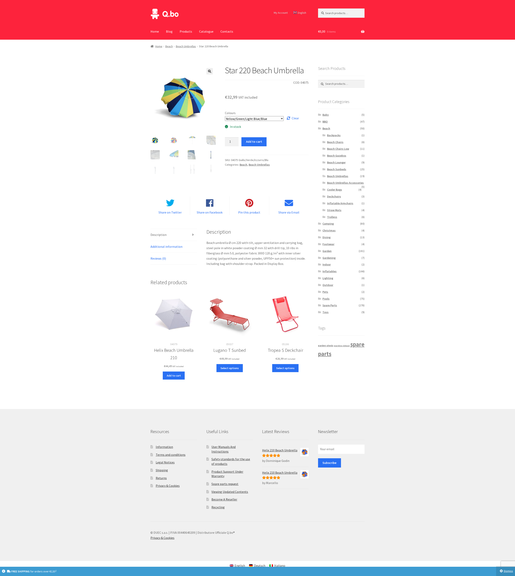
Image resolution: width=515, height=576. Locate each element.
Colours (230, 113)
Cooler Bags (334, 189)
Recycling (218, 507)
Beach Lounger (336, 162)
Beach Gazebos (336, 155)
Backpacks (334, 135)
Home (154, 31)
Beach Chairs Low (338, 149)
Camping (328, 223)
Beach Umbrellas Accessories (345, 183)
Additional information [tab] (166, 247)
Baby (325, 115)
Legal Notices (165, 462)
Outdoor (327, 285)
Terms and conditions (170, 455)
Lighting (327, 278)
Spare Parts (329, 305)
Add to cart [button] (174, 375)
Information (164, 447)
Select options (229, 368)
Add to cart (254, 141)
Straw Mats (334, 210)
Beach (169, 46)
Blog (169, 31)
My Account (281, 12)
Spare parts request (224, 484)
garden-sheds (325, 345)
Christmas (329, 230)
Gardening (329, 258)
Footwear (328, 244)
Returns (161, 478)
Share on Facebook (209, 212)
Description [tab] (158, 235)
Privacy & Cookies (168, 486)
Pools (326, 298)
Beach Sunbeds (336, 169)
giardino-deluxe (342, 345)
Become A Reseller (224, 499)
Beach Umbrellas (186, 46)
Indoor (326, 264)
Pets (325, 292)
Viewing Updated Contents (229, 492)
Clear (295, 118)
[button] (209, 71)
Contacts (226, 31)
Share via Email (288, 212)
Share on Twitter (170, 212)
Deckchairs (334, 196)
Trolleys (332, 217)
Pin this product (249, 212)
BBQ (325, 121)
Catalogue (206, 31)
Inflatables (329, 271)
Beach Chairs (335, 142)
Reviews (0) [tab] (158, 258)
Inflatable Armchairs (340, 203)
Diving (326, 237)
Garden (327, 251)
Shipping (162, 470)
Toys (325, 312)
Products (186, 31)
